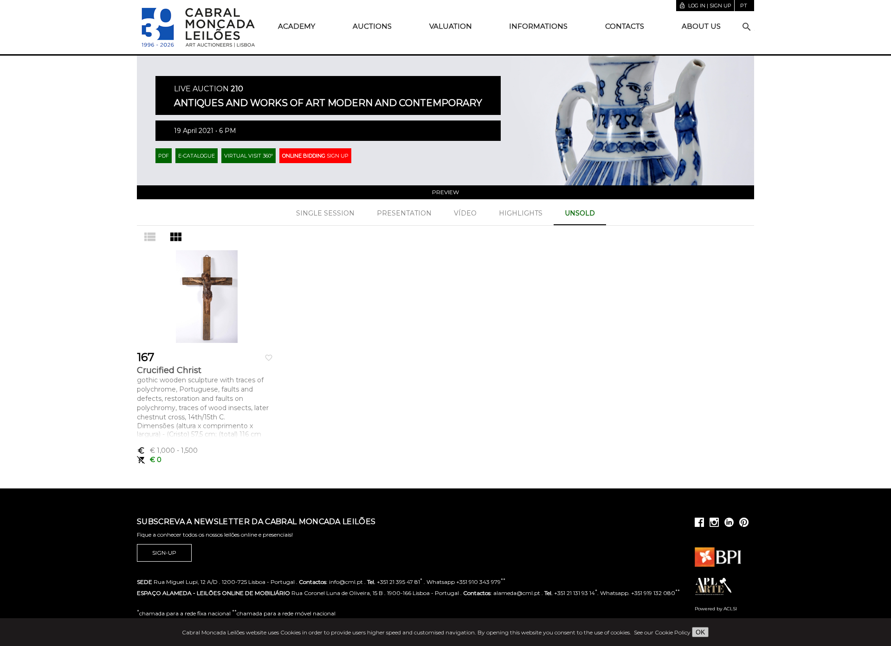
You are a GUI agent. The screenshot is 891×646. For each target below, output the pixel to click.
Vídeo (465, 213)
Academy (296, 26)
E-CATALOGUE (196, 155)
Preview (445, 192)
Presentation (404, 213)
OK (700, 632)
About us (701, 26)
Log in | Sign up (705, 5)
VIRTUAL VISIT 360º (248, 155)
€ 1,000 (167, 450)
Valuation (450, 26)
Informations (538, 26)
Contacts (624, 26)
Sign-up (164, 552)
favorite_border (269, 358)
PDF (163, 155)
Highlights (520, 213)
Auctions (372, 26)
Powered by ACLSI (716, 609)
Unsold (580, 213)
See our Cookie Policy (662, 632)
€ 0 (149, 460)
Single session (325, 213)
